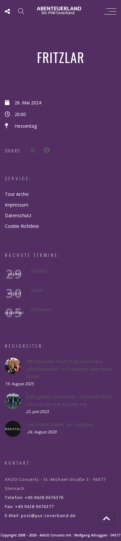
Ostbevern (41, 309)
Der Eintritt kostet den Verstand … (62, 424)
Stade (37, 290)
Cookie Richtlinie (22, 226)
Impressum (16, 205)
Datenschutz (18, 215)
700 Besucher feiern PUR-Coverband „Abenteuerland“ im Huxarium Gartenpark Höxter (69, 368)
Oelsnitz (39, 271)
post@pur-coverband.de (48, 515)
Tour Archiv (17, 194)
